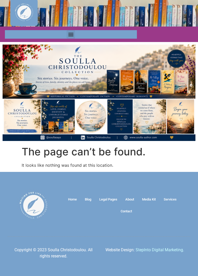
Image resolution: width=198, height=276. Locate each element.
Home (72, 199)
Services (170, 199)
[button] (71, 34)
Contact (126, 211)
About (129, 199)
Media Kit (149, 199)
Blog (88, 199)
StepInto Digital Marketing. (160, 249)
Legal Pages (108, 199)
